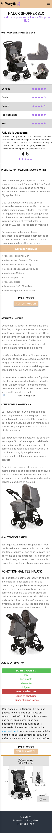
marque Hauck (10, 731)
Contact (25, 817)
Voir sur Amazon (26, 303)
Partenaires (25, 824)
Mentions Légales (26, 820)
